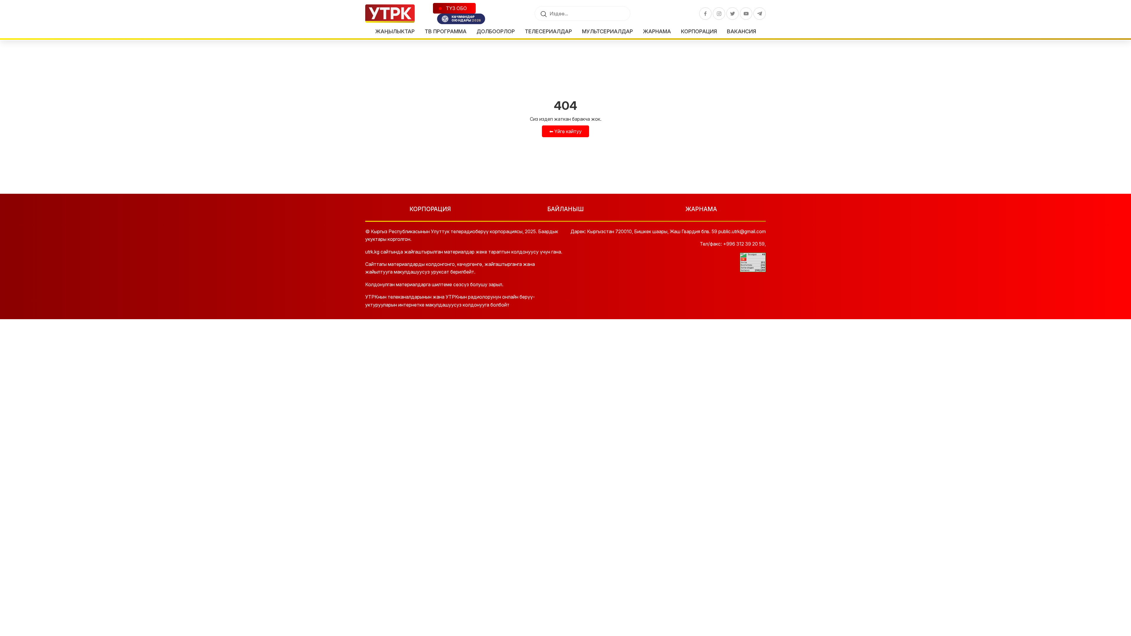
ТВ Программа (446, 31)
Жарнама (657, 31)
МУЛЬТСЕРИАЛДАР (607, 31)
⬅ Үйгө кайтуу (565, 131)
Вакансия (741, 31)
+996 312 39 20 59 (744, 244)
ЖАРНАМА (701, 209)
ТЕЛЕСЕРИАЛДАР (548, 31)
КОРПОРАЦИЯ (430, 209)
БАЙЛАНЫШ (565, 209)
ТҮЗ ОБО (456, 8)
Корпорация (699, 31)
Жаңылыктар (395, 31)
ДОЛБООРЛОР (496, 31)
